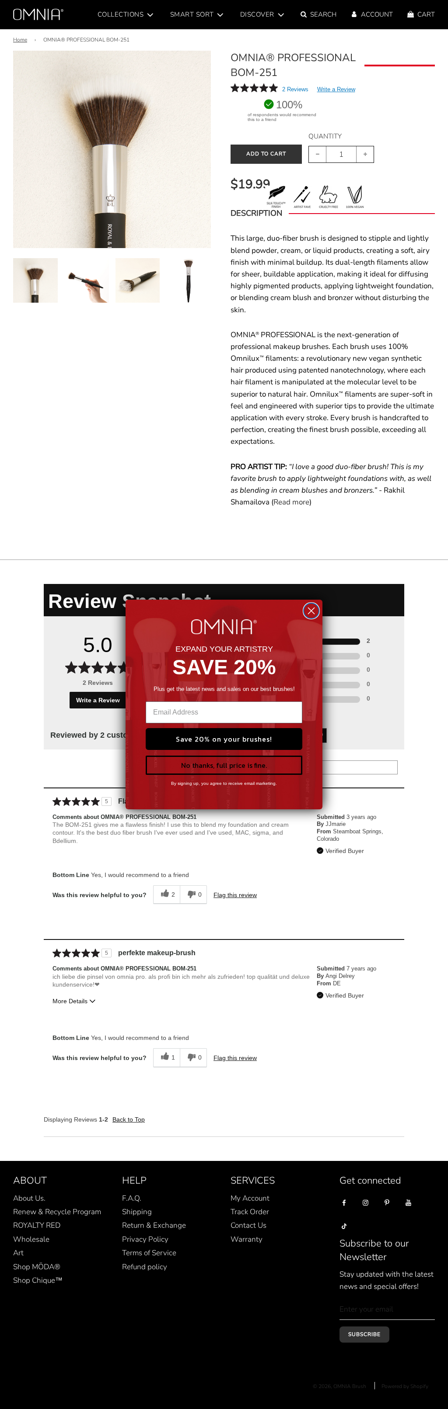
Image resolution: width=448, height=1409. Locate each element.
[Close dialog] (311, 610)
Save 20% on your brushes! (224, 739)
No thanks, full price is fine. (224, 765)
